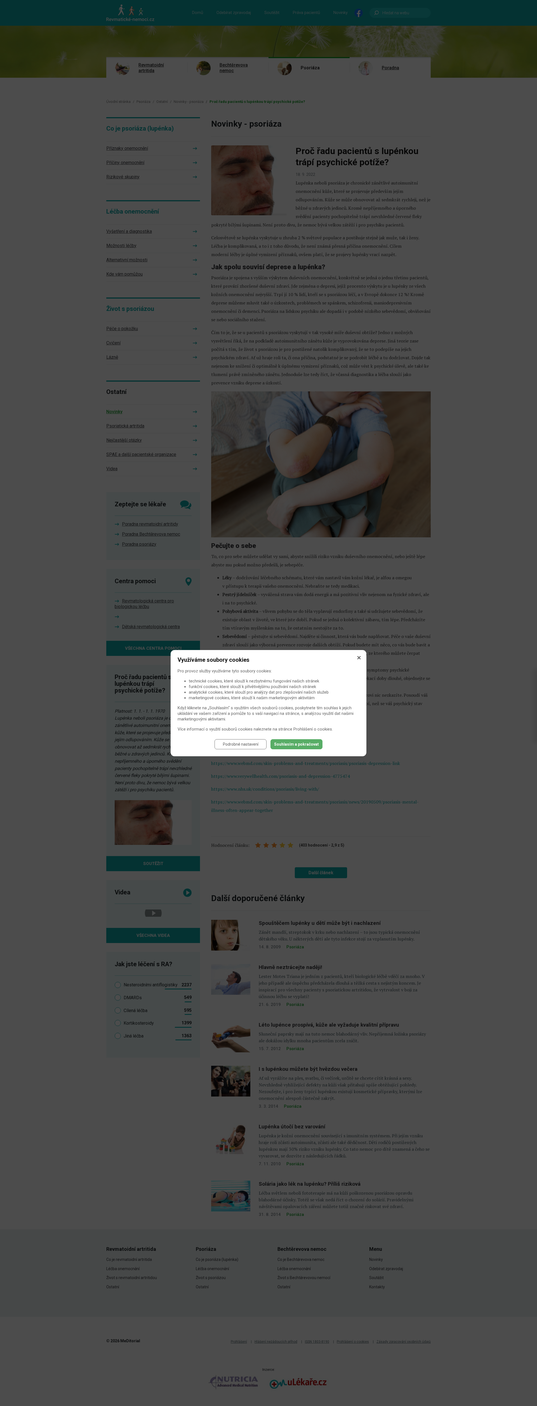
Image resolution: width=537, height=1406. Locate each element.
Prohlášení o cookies (312, 729)
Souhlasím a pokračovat (296, 744)
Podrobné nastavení (240, 744)
